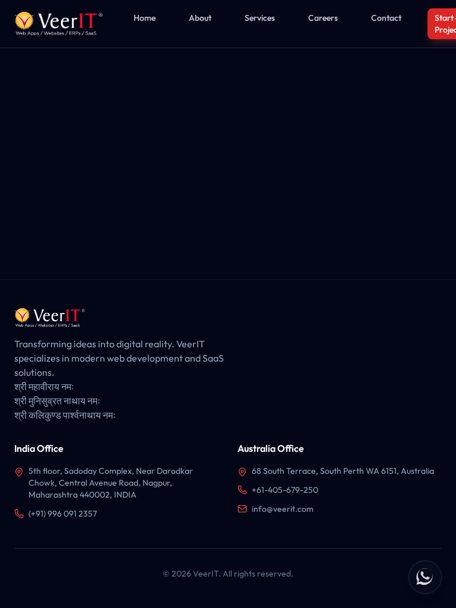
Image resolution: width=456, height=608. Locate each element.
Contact (386, 17)
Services (260, 17)
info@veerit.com (283, 509)
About (200, 17)
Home (145, 17)
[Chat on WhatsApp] (425, 577)
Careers (323, 17)
